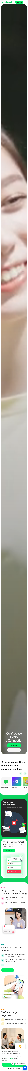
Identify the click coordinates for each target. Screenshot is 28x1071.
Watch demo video (14, 750)
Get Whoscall (14, 745)
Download (19, 2)
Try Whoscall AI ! (8, 970)
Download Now (9, 850)
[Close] (25, 1051)
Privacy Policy (9, 1058)
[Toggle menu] (25, 2)
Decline (18, 1068)
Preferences (11, 1068)
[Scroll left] (20, 773)
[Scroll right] (25, 773)
